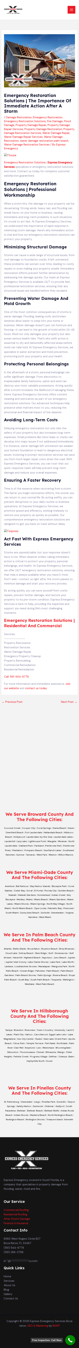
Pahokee (40, 970)
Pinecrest (68, 908)
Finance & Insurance (16, 1223)
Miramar (62, 841)
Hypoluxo (47, 957)
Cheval (40, 1052)
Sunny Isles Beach (29, 912)
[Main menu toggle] (71, 10)
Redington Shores (35, 1119)
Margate (52, 841)
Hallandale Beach (53, 832)
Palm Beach (52, 970)
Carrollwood (41, 1034)
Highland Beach (32, 957)
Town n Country (45, 1030)
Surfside (45, 912)
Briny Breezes (66, 948)
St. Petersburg (11, 1101)
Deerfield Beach (14, 832)
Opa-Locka (40, 908)
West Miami (45, 917)
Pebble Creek (21, 1056)
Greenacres (61, 953)
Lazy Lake (22, 841)
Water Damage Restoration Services (27, 144)
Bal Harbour (22, 886)
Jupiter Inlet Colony (16, 962)
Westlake (29, 984)
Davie (71, 828)
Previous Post (12, 702)
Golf (50, 953)
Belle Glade (19, 948)
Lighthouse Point (37, 841)
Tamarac (30, 854)
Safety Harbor (24, 1106)
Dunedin (61, 1101)
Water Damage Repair (56, 133)
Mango (61, 1052)
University (60, 1030)
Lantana (9, 966)
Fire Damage (55, 121)
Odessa (63, 1056)
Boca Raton (34, 948)
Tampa (8, 1030)
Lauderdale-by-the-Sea (39, 836)
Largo (37, 1101)
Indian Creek (58, 895)
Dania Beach (59, 828)
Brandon (18, 1030)
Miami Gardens (57, 899)
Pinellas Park (48, 1101)
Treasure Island (54, 1119)
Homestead (43, 895)
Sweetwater (57, 912)
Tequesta (56, 979)
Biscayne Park (59, 886)
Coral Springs (44, 828)
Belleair (21, 1110)
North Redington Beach (60, 1115)
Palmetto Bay (55, 908)
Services (9, 1281)
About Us (9, 1285)
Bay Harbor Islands (40, 886)
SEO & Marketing (37, 1326)
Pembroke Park (53, 845)
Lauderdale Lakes (63, 836)
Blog (6, 1290)
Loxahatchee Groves (26, 966)
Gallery (8, 1294)
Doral (30, 890)
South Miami (12, 912)
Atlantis (8, 948)
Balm (71, 1056)
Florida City (50, 890)
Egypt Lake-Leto (58, 1034)
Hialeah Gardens (27, 895)
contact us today (36, 688)
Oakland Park (26, 845)
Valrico (29, 1034)
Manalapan (44, 966)
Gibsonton (12, 1052)
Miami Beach (41, 899)
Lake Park (55, 962)
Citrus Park (19, 1043)
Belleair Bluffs (51, 1110)
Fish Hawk (50, 1043)
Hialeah (12, 895)
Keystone (30, 1047)
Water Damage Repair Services (23, 137)
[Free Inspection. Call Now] (70, 1340)
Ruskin (38, 1038)
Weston (53, 854)
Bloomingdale (63, 1047)
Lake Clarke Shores (38, 962)
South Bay (23, 979)
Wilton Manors (65, 854)
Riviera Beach (60, 975)
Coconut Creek (12, 828)
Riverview (30, 1030)
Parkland (39, 845)
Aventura (9, 886)
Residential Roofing (15, 1214)
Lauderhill (10, 841)
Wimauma (50, 1052)
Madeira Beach (38, 1115)
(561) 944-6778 (14, 1248)
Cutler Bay (19, 890)
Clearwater (27, 1101)
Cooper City (28, 828)
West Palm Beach (45, 984)
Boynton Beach (49, 948)
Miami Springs (37, 903)
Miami (29, 899)
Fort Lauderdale (33, 832)
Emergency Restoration (47, 117)
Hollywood (19, 836)
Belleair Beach (35, 1110)
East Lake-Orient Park (55, 1038)
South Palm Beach (40, 979)
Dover (49, 1061)
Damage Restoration (19, 117)
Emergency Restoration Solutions (25, 121)
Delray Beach (26, 953)
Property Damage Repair (31, 125)
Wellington (68, 979)
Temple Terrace (34, 1043)
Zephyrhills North (35, 1061)
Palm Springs (44, 975)
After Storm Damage (17, 1219)
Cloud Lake (11, 953)
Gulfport (59, 1106)
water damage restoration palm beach (44, 141)
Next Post (69, 702)
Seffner (53, 1056)
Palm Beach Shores (25, 975)
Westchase (48, 1047)
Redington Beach (15, 1119)
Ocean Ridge (27, 970)
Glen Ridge (41, 953)
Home (7, 1276)
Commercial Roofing (16, 1210)
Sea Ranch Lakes (52, 850)
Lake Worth (68, 962)
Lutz (39, 1047)
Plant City (19, 1034)
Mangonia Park (59, 966)
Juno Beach (60, 957)
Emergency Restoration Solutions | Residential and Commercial (39, 623)
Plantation (17, 850)
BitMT (56, 1326)
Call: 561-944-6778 (16, 677)
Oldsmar (49, 1106)
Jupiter (71, 957)
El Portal (38, 890)
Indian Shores (21, 1115)
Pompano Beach (33, 850)
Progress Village (38, 1056)
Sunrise (20, 854)
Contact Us (11, 1298)
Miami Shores (22, 903)
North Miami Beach (22, 908)
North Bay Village (56, 903)
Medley (21, 899)
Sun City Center (25, 1038)
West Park (42, 854)
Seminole (38, 1106)
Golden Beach (65, 890)
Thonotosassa (27, 1052)
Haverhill (17, 957)
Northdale (62, 1043)
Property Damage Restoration (43, 129)
